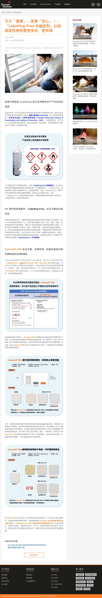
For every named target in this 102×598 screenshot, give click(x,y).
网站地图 (29, 578)
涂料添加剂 (81, 585)
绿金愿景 (4, 575)
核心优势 (4, 584)
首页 (24, 4)
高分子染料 (90, 578)
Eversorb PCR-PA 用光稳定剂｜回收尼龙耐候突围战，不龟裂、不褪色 (85, 43)
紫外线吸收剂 (91, 574)
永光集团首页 (30, 581)
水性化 (90, 585)
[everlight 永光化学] (7, 4)
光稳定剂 (80, 574)
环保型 (86, 589)
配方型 (90, 582)
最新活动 (4, 578)
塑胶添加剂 (81, 582)
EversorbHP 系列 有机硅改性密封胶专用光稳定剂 (27, 545)
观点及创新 (5, 581)
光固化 (79, 589)
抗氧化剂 (80, 578)
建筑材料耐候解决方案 (16, 547)
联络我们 (67, 4)
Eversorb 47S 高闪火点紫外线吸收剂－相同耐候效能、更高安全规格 (85, 96)
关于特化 (33, 4)
